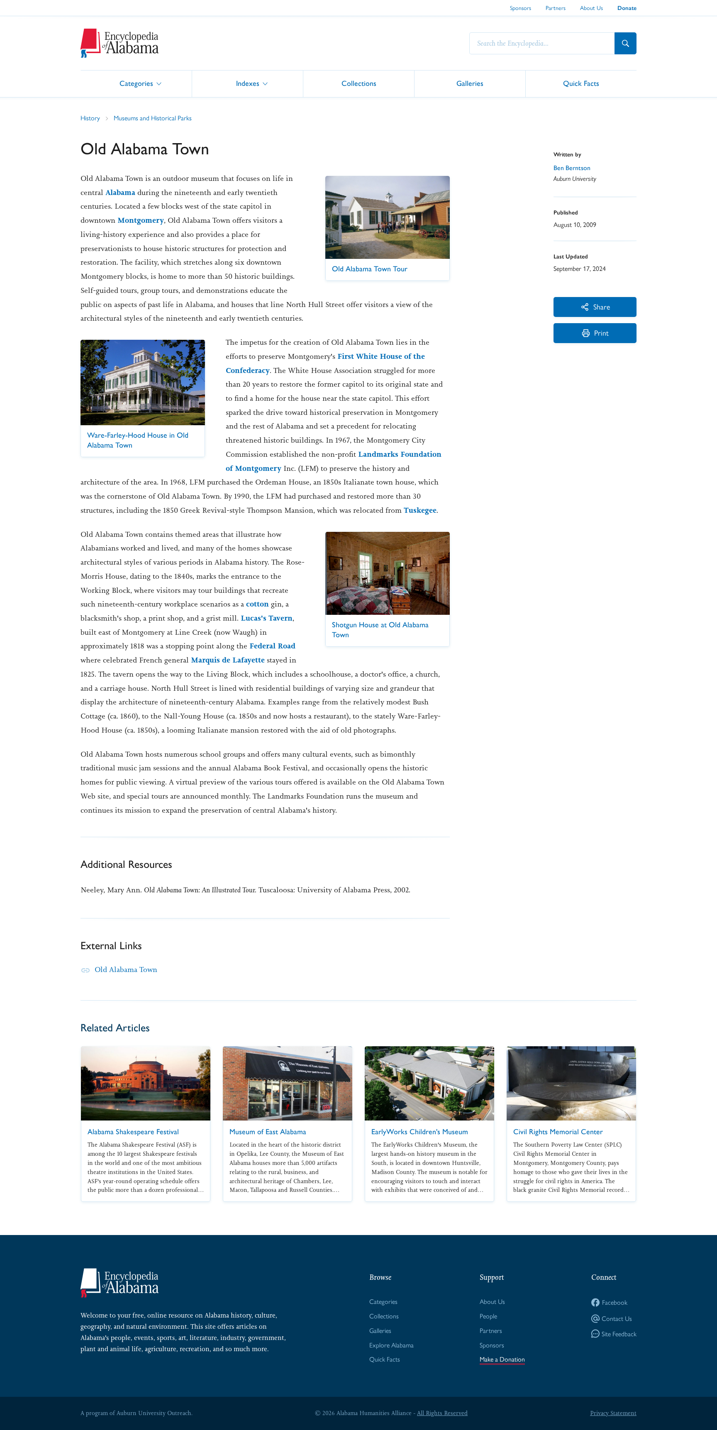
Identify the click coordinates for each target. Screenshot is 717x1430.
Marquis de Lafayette (228, 660)
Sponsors (520, 7)
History (90, 117)
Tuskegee (420, 510)
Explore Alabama (391, 1345)
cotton (257, 604)
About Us (591, 7)
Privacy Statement (613, 1413)
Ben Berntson (572, 168)
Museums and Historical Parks (153, 117)
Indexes (247, 83)
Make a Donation (502, 1359)
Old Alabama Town (126, 969)
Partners (556, 7)
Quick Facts (581, 83)
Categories (136, 83)
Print (601, 332)
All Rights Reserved (442, 1413)
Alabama (120, 192)
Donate (627, 8)
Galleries (469, 83)
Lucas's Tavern (267, 618)
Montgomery (140, 220)
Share (601, 306)
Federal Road (272, 646)
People (488, 1315)
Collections (358, 83)
